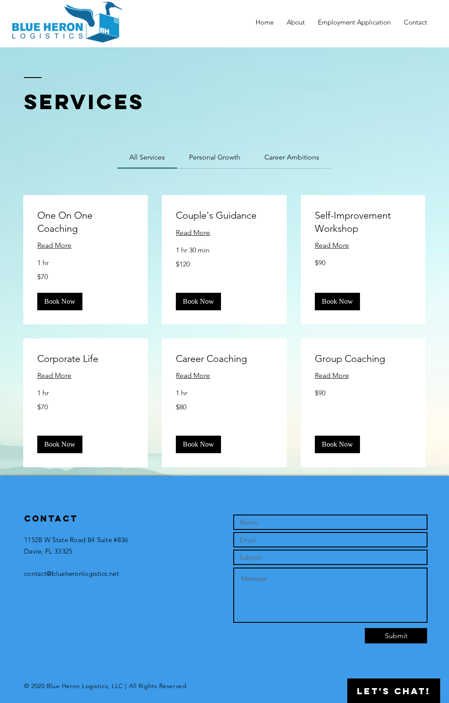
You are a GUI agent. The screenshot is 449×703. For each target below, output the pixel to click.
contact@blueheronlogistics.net (71, 573)
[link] (147, 157)
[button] (59, 301)
